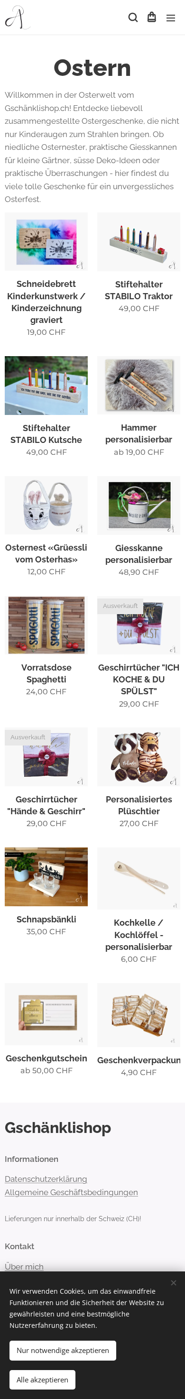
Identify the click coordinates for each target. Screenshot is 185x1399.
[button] (132, 17)
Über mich (24, 1266)
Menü (170, 17)
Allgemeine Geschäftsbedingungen (71, 1192)
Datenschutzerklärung (46, 1179)
